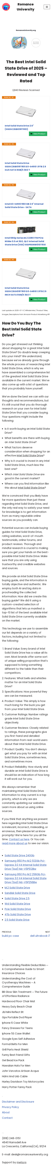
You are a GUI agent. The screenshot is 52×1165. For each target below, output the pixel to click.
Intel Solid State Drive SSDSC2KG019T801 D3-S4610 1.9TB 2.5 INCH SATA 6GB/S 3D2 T (25, 291)
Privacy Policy (10, 1107)
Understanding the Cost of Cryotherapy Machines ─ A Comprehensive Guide (18, 982)
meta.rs (21, 1162)
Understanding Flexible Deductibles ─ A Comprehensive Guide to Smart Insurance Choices (25, 969)
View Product (39, 133)
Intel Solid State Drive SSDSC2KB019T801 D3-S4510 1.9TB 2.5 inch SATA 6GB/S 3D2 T (25, 166)
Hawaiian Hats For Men (16, 1065)
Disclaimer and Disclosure (18, 1101)
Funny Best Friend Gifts (16, 1055)
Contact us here (19, 839)
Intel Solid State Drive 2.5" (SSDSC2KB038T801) (19, 127)
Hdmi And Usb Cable (15, 1076)
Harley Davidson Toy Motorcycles (23, 1081)
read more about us (14, 843)
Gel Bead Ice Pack (13, 1060)
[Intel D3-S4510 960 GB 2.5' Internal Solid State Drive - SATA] (26, 194)
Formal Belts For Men (15, 1044)
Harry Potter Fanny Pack (17, 1087)
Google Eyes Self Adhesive (18, 1039)
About (6, 1112)
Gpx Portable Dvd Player (17, 1017)
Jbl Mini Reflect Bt (13, 1012)
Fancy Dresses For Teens (17, 1028)
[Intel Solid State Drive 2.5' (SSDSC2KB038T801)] (26, 111)
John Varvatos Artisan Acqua (20, 1071)
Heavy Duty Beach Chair (17, 1006)
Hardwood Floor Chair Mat (18, 1001)
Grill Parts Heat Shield (15, 1049)
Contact (7, 1118)
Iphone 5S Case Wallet (16, 1033)
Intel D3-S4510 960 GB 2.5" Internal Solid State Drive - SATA (24, 205)
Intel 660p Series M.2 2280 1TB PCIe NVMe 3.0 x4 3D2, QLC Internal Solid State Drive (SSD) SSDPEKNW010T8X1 (25, 241)
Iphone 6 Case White (15, 1023)
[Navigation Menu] (47, 7)
